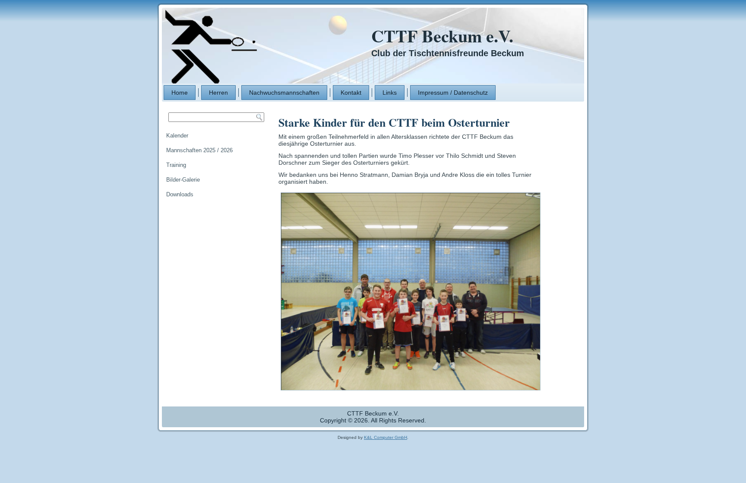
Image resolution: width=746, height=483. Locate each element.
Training (176, 165)
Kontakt (351, 92)
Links (389, 92)
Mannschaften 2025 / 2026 (199, 150)
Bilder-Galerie (183, 179)
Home (179, 92)
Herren (218, 92)
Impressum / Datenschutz (453, 92)
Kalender (177, 135)
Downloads (179, 194)
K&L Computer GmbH (385, 437)
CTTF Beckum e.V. (442, 35)
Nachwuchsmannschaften (284, 92)
